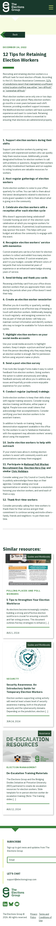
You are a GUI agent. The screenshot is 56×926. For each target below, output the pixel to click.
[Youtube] (17, 905)
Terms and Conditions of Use (45, 917)
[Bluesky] (11, 905)
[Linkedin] (5, 905)
